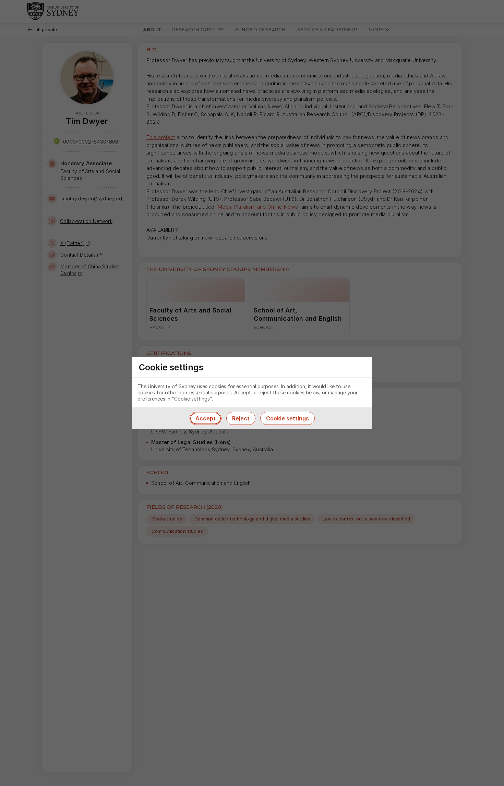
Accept (205, 418)
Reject (241, 418)
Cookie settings (287, 418)
